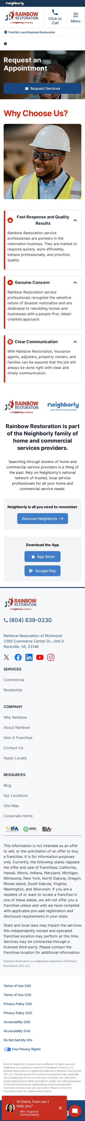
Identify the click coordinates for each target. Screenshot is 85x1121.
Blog (7, 785)
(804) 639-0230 (30, 620)
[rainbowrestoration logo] (42, 603)
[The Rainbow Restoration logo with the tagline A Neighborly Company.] (22, 406)
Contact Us (13, 748)
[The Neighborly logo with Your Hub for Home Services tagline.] (64, 406)
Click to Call (55, 20)
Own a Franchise (18, 737)
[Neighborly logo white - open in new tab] (14, 3)
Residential (13, 690)
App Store (45, 556)
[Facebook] (18, 657)
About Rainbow (17, 727)
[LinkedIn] (29, 657)
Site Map (11, 805)
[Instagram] (50, 657)
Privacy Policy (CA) (18, 1013)
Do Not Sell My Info (18, 1040)
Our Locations (16, 795)
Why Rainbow (15, 717)
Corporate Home (18, 816)
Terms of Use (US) (17, 986)
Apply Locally (15, 758)
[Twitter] (7, 657)
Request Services (45, 88)
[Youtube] (40, 657)
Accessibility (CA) (17, 1031)
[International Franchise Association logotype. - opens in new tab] (30, 829)
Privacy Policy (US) (18, 1004)
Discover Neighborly (39, 518)
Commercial (14, 679)
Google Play (45, 571)
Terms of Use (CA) (17, 995)
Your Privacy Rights (26, 1049)
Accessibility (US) (17, 1022)
